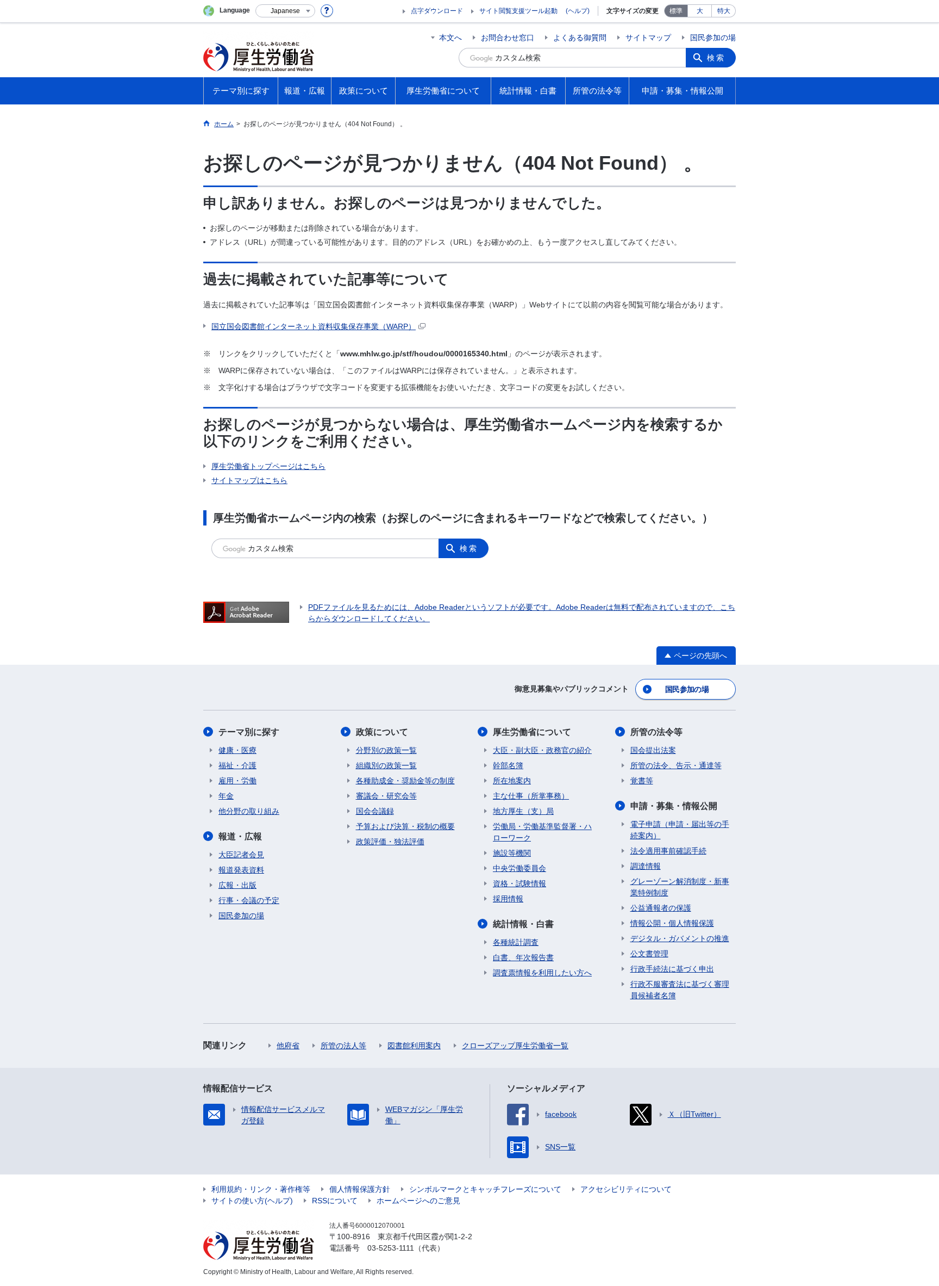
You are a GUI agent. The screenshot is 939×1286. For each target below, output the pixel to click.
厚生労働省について (532, 732)
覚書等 (641, 780)
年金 (226, 796)
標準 (676, 11)
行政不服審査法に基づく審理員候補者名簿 (679, 990)
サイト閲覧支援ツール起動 (518, 11)
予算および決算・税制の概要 (405, 826)
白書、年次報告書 (523, 957)
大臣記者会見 (241, 854)
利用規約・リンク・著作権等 (260, 1189)
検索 (716, 57)
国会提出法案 (653, 750)
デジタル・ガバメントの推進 (679, 938)
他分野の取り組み (248, 811)
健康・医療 (237, 750)
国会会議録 (375, 811)
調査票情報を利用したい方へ (542, 972)
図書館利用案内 (414, 1045)
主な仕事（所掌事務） (531, 796)
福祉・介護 (237, 765)
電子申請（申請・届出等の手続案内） (679, 830)
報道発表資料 (241, 869)
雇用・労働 (237, 780)
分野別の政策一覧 (386, 750)
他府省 (288, 1045)
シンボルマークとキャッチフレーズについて (485, 1189)
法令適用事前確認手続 (668, 850)
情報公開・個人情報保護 (672, 923)
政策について (382, 732)
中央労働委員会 (519, 868)
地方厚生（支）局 (523, 811)
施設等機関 (512, 853)
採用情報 (508, 898)
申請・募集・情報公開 (673, 806)
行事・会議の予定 (248, 900)
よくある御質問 (579, 37)
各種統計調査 (516, 942)
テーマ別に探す (248, 732)
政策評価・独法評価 (390, 841)
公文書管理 (649, 953)
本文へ (450, 37)
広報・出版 (237, 885)
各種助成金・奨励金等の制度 (405, 780)
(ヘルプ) (578, 11)
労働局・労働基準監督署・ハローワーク (542, 832)
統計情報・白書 (523, 924)
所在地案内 (512, 780)
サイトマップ (648, 37)
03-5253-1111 (390, 1248)
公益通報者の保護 (660, 908)
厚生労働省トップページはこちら (268, 466)
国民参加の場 (713, 37)
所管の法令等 (656, 732)
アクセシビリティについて (626, 1189)
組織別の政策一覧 (386, 765)
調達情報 (645, 866)
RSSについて (335, 1200)
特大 (723, 11)
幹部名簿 (508, 765)
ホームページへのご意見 (418, 1200)
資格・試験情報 (519, 883)
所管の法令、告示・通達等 (676, 765)
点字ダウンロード (437, 11)
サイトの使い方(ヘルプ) (252, 1200)
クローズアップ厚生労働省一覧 (515, 1045)
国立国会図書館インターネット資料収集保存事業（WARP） (313, 326)
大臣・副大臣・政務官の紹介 (542, 750)
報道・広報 (240, 836)
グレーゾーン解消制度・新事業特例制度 (679, 887)
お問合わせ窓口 (507, 37)
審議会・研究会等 (386, 796)
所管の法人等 (343, 1045)
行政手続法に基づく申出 (672, 968)
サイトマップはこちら (249, 480)
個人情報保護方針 (359, 1189)
